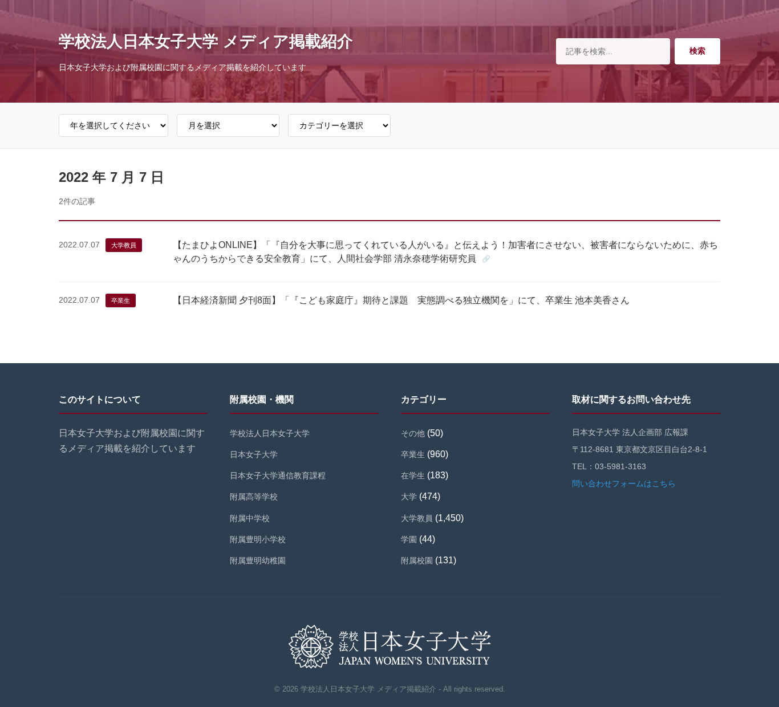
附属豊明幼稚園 (258, 560)
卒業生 (120, 300)
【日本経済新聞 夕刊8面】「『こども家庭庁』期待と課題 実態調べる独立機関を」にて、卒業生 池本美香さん (401, 300)
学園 (409, 539)
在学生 (413, 475)
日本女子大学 (254, 454)
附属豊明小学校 (258, 539)
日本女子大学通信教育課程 (278, 475)
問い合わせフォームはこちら (624, 483)
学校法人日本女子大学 (270, 433)
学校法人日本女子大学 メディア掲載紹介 (206, 41)
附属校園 (417, 560)
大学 (409, 496)
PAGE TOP (752, 676)
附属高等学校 (254, 496)
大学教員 (123, 245)
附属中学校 (250, 518)
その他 (413, 433)
